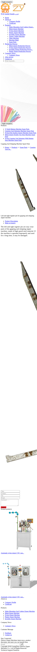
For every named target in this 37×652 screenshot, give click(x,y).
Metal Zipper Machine (16, 29)
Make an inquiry (10, 223)
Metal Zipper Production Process (19, 46)
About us (8, 19)
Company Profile (14, 21)
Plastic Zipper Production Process (20, 51)
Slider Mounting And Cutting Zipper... (21, 27)
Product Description (11, 221)
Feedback (8, 633)
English (7, 14)
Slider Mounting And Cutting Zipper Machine (20, 611)
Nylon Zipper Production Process (20, 48)
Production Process (11, 44)
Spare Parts (12, 42)
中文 (2, 14)
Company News (10, 53)
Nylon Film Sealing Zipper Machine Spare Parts (20, 133)
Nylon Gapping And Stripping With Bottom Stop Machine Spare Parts (19, 139)
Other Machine (14, 38)
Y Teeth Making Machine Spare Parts (17, 129)
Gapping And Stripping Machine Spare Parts (19, 131)
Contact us (8, 59)
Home (7, 18)
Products (8, 25)
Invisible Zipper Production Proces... (21, 49)
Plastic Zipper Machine (16, 33)
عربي (17, 14)
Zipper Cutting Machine (17, 36)
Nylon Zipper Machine (16, 31)
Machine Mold (14, 40)
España (12, 14)
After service (9, 57)
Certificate (12, 23)
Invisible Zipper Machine (17, 34)
